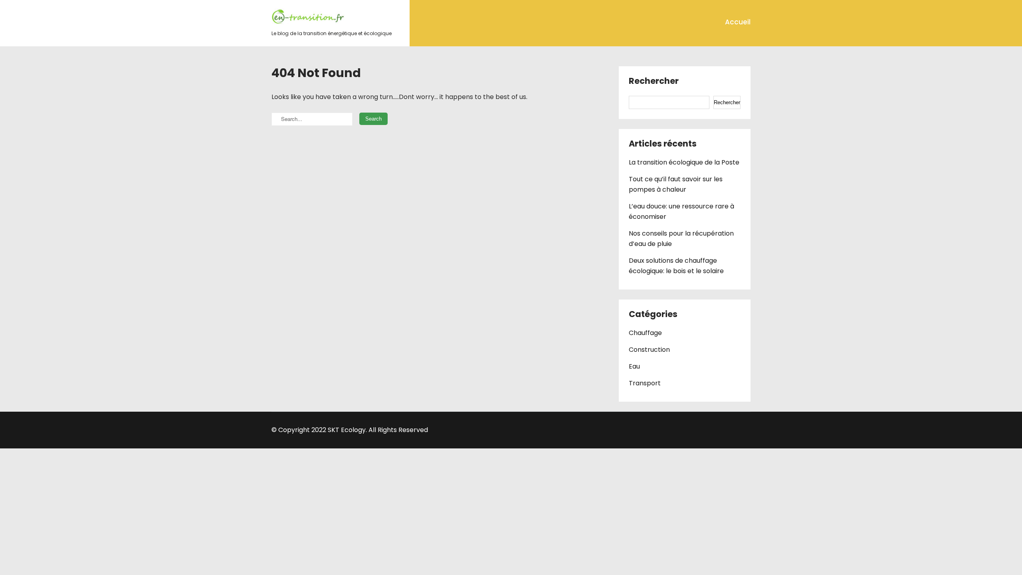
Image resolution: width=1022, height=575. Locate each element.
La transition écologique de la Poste (684, 162)
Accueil (738, 22)
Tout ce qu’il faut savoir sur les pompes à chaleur (676, 184)
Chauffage (645, 332)
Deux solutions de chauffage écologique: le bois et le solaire (676, 266)
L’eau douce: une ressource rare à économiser (681, 211)
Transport (645, 383)
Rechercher (654, 81)
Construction (649, 349)
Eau (634, 366)
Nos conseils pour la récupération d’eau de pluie (681, 238)
